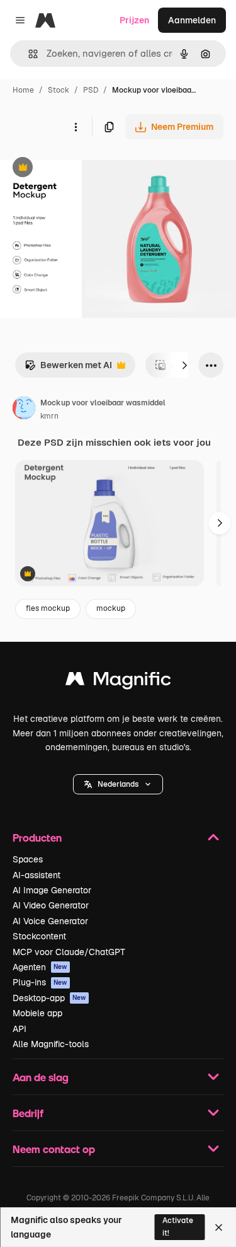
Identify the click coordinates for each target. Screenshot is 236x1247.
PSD (90, 90)
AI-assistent (36, 875)
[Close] (218, 1227)
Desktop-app (49, 998)
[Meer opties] (75, 126)
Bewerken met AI (68, 368)
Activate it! (177, 1226)
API (19, 1029)
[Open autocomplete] (28, 54)
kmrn (49, 416)
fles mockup (48, 608)
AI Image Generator (52, 890)
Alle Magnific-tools (51, 1044)
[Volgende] (184, 365)
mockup (110, 608)
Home (23, 90)
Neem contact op (54, 1149)
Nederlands (118, 784)
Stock (58, 90)
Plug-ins (40, 982)
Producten (37, 837)
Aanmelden (192, 20)
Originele (83, 169)
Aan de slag (41, 1077)
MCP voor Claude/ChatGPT (69, 952)
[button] (118, 784)
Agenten (40, 967)
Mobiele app (37, 1013)
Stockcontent (39, 936)
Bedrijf (28, 1113)
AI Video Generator (51, 905)
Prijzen (134, 20)
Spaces (28, 859)
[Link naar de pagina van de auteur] (24, 410)
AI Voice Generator (50, 921)
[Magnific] (118, 682)
